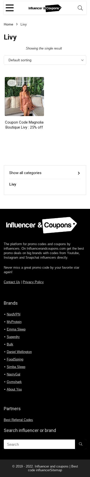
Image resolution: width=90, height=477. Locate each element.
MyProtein (14, 322)
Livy (12, 184)
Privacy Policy (33, 282)
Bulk (10, 344)
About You (14, 389)
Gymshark (14, 382)
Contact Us (12, 282)
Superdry (13, 337)
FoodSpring (15, 359)
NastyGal (13, 374)
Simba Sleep (16, 367)
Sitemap (56, 470)
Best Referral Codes (18, 420)
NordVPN (13, 314)
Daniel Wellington (19, 352)
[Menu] (10, 8)
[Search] (80, 8)
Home (8, 24)
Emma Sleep (16, 329)
